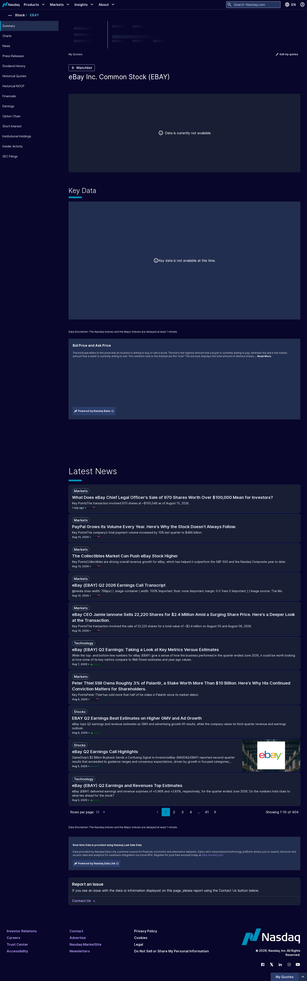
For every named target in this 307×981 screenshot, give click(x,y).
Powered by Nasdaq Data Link (96, 863)
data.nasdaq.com (212, 855)
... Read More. (263, 356)
